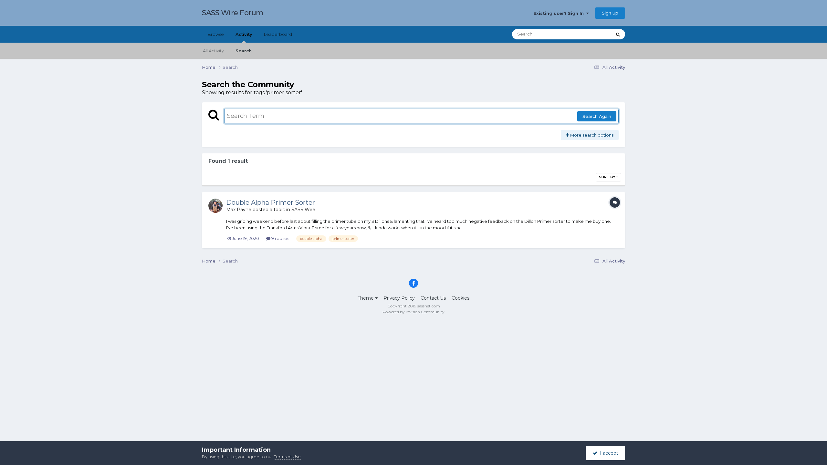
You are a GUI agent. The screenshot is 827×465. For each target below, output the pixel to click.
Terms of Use (287, 456)
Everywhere (591, 34)
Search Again (596, 116)
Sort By (607, 177)
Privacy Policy (399, 298)
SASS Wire (303, 209)
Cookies (460, 298)
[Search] (618, 34)
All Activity (213, 50)
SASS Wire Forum (233, 12)
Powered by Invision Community (413, 311)
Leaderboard (278, 34)
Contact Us (433, 298)
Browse (216, 34)
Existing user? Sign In (559, 13)
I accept (607, 453)
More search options (591, 135)
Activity (244, 34)
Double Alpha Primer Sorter (270, 202)
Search (244, 50)
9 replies (279, 238)
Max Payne (238, 209)
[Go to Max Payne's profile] (215, 206)
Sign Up (610, 13)
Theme (366, 298)
